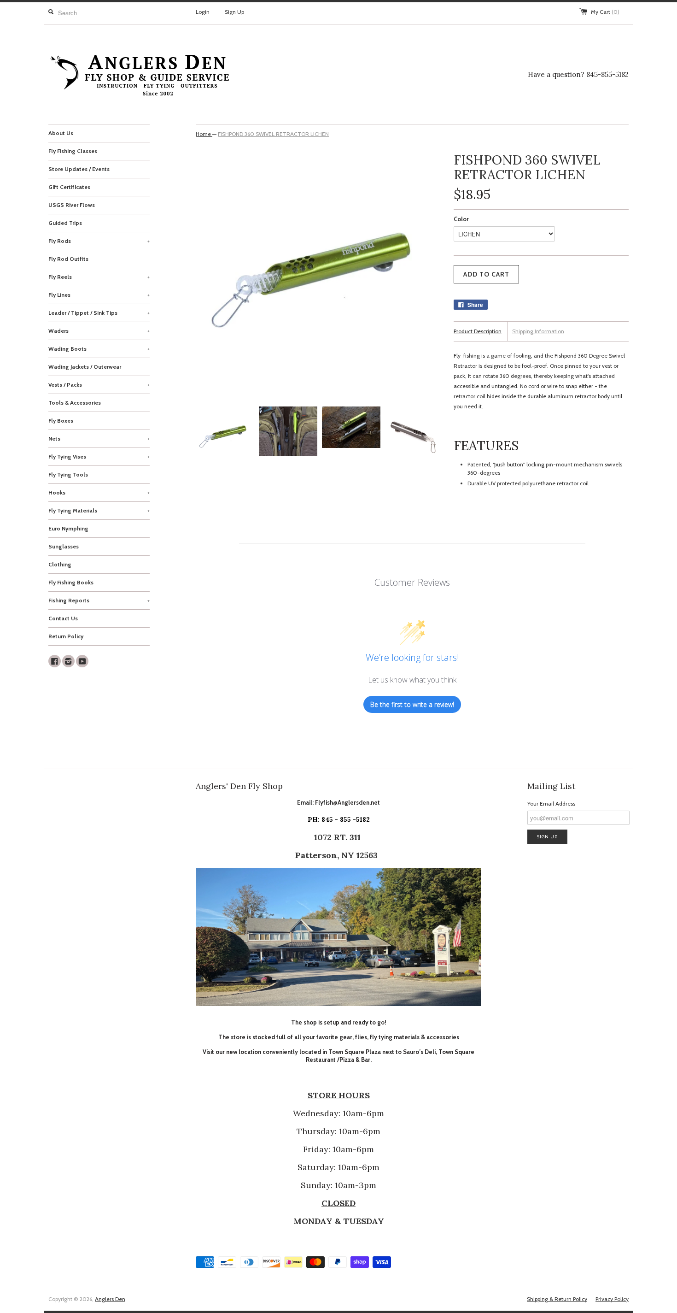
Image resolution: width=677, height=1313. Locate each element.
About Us (60, 133)
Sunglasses (63, 546)
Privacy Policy (612, 1298)
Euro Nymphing (68, 528)
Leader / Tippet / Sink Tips (99, 312)
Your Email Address (551, 803)
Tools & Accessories (74, 402)
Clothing (59, 564)
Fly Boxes (60, 420)
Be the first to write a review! (412, 704)
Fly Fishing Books (70, 582)
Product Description (478, 331)
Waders (99, 330)
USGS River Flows (71, 204)
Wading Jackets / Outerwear (84, 366)
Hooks (99, 492)
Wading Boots (99, 348)
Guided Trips (65, 222)
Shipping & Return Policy (557, 1298)
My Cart (605, 11)
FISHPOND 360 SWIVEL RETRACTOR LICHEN (273, 133)
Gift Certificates (69, 186)
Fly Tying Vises (99, 456)
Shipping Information (538, 331)
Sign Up (234, 11)
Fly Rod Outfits (68, 258)
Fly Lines (99, 294)
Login (203, 11)
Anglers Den (110, 1298)
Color (461, 219)
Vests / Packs (99, 384)
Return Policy (65, 636)
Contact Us (63, 618)
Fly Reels (99, 276)
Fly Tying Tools (68, 474)
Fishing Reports (99, 600)
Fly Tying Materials (99, 510)
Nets (99, 438)
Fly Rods (99, 240)
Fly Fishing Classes (72, 150)
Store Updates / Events (79, 168)
